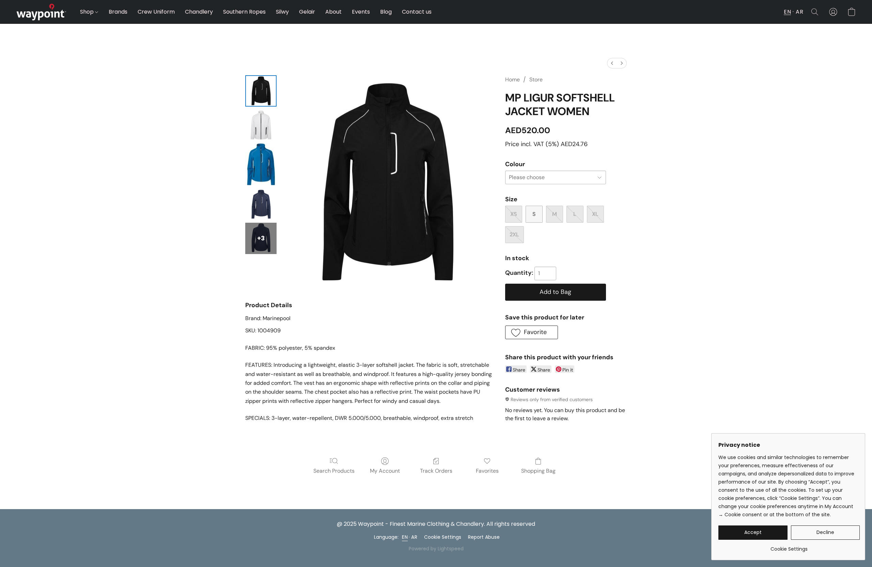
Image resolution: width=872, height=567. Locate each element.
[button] (41, 11)
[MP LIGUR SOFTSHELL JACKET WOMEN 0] (261, 91)
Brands (118, 12)
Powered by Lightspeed (436, 548)
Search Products (334, 470)
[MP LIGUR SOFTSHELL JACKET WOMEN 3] (261, 204)
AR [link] (414, 537)
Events (361, 12)
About (333, 12)
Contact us (417, 12)
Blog (386, 12)
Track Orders (436, 470)
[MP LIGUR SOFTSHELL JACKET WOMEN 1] (261, 125)
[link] (789, 546)
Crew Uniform (156, 12)
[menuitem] (612, 63)
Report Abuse (484, 537)
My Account (385, 470)
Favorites (487, 470)
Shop (87, 12)
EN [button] (787, 12)
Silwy (282, 12)
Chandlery (199, 12)
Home (512, 79)
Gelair (307, 12)
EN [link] (405, 537)
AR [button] (799, 12)
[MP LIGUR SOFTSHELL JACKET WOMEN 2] (261, 164)
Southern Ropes (244, 12)
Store (536, 79)
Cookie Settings (442, 537)
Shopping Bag (538, 470)
